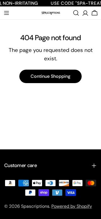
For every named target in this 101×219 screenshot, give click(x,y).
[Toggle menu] (6, 13)
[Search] (76, 13)
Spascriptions (35, 206)
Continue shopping (50, 76)
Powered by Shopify (71, 206)
